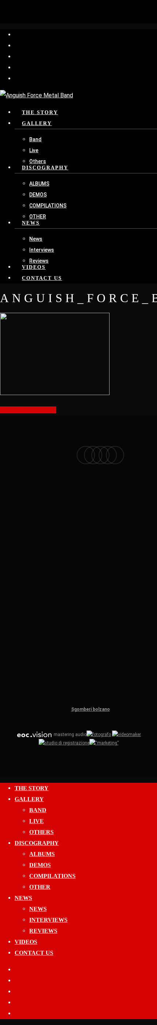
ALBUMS (42, 854)
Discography (37, 843)
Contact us (34, 953)
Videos (26, 942)
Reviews (43, 931)
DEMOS (40, 865)
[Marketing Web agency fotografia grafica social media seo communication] (34, 734)
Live (36, 821)
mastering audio (70, 734)
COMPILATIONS (52, 876)
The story (32, 788)
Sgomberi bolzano (90, 709)
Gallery (29, 799)
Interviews (48, 920)
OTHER (39, 887)
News (23, 898)
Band (37, 810)
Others (41, 832)
